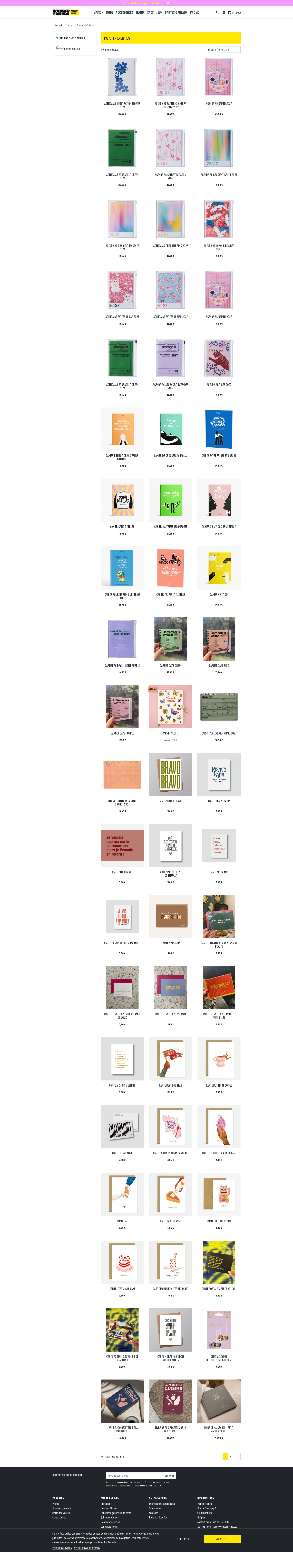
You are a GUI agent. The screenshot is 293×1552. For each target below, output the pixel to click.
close (168, 3)
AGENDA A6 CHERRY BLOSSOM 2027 (170, 176)
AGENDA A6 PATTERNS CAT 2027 (122, 317)
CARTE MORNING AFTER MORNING (170, 1289)
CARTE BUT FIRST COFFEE (219, 1085)
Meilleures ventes (61, 1513)
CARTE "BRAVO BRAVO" (170, 801)
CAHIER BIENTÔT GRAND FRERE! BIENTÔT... (122, 457)
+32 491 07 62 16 (221, 1522)
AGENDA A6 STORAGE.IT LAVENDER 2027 (170, 386)
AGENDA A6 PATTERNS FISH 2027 (170, 317)
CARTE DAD (122, 1221)
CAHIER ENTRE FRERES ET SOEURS (219, 456)
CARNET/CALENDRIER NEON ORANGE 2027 (122, 802)
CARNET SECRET (170, 733)
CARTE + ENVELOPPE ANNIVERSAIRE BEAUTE (219, 944)
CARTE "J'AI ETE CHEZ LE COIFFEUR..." (171, 873)
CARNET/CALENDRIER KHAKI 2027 (219, 733)
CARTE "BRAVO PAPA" (219, 801)
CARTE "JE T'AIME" (219, 872)
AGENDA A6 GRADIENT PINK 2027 (170, 246)
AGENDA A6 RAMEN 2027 (219, 317)
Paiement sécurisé (110, 1522)
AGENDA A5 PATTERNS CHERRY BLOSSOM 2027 (171, 105)
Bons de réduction (158, 1517)
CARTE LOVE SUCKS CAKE (122, 1289)
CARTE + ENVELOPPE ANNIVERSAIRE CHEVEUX (122, 1015)
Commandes (155, 1508)
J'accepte (222, 1539)
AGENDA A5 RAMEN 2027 (219, 103)
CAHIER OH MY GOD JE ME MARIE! (219, 527)
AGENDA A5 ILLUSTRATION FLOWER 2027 (122, 105)
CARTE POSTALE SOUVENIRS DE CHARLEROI (122, 1358)
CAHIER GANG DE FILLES (122, 527)
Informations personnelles (162, 1503)
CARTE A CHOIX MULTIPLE (122, 1085)
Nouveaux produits (61, 1508)
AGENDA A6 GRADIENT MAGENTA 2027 (122, 247)
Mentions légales (109, 1508)
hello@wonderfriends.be (225, 1526)
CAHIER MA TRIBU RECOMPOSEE (170, 527)
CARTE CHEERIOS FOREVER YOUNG (170, 1153)
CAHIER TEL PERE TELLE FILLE (170, 595)
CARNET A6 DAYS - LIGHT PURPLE (122, 665)
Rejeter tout (184, 1539)
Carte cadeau (59, 1517)
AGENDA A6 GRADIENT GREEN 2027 (219, 175)
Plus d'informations (62, 1547)
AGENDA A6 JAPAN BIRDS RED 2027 (219, 247)
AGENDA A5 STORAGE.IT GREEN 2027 (122, 176)
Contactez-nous (109, 1526)
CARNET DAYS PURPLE (122, 733)
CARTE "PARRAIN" (171, 943)
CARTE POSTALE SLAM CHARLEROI (219, 1289)
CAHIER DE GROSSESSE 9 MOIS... (170, 456)
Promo (55, 1503)
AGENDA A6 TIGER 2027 (219, 385)
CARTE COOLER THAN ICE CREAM (219, 1153)
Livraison (105, 1503)
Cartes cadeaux (72, 48)
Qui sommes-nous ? (111, 1517)
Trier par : (210, 49)
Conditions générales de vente (116, 1513)
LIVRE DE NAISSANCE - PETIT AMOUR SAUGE (218, 1429)
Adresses (153, 1513)
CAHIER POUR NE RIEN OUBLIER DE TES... (122, 596)
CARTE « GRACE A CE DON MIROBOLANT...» (170, 1358)
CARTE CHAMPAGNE (122, 1153)
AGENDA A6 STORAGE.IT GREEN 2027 (122, 386)
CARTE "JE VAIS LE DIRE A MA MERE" (122, 943)
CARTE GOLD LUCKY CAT (219, 1221)
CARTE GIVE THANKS (170, 1221)
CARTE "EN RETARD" (122, 872)
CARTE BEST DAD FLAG (170, 1085)
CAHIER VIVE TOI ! (219, 595)
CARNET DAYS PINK (219, 665)
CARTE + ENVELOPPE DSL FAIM (170, 1014)
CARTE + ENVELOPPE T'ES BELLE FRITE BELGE (219, 1015)
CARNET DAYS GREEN (170, 665)
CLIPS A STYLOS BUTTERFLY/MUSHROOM (218, 1358)
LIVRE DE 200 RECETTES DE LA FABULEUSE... (122, 1429)
